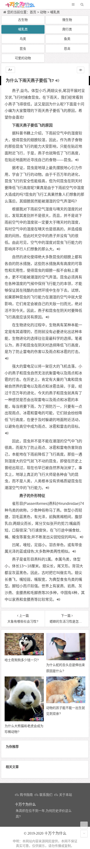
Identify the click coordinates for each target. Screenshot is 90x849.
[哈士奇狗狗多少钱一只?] (24, 654)
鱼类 (67, 39)
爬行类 (67, 29)
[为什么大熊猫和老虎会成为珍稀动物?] (24, 720)
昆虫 (23, 48)
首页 (33, 12)
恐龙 (67, 48)
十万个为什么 (55, 833)
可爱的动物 (23, 58)
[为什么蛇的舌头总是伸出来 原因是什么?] (65, 659)
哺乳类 (55, 12)
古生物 (23, 20)
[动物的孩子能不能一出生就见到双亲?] (65, 702)
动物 (43, 12)
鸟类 (23, 39)
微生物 (67, 20)
